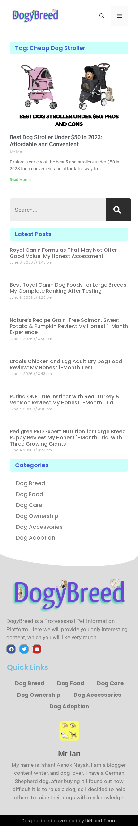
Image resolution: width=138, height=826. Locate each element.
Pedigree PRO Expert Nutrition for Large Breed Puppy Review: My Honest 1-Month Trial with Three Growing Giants (68, 437)
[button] (102, 16)
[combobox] (58, 209)
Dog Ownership (37, 516)
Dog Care (29, 505)
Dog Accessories (39, 527)
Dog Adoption (35, 538)
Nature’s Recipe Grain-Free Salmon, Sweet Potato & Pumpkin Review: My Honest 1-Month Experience (69, 326)
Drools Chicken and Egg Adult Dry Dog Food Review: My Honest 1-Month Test (66, 364)
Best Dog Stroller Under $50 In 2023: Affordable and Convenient (56, 140)
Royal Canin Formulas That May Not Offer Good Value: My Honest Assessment (63, 253)
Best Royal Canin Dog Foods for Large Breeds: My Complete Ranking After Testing (69, 288)
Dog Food (29, 494)
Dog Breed (30, 483)
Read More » (20, 180)
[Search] (118, 209)
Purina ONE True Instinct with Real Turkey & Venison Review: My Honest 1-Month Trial (65, 399)
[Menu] (119, 16)
